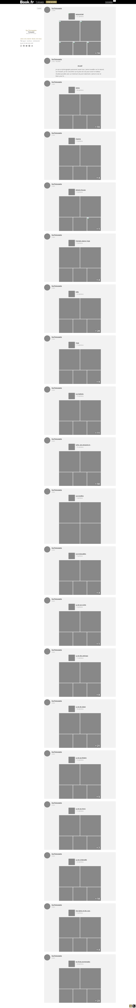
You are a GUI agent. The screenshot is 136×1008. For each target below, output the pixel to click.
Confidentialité (36, 41)
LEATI (32, 43)
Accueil (80, 66)
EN (114, 1)
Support (24, 41)
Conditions (29, 41)
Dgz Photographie (57, 8)
